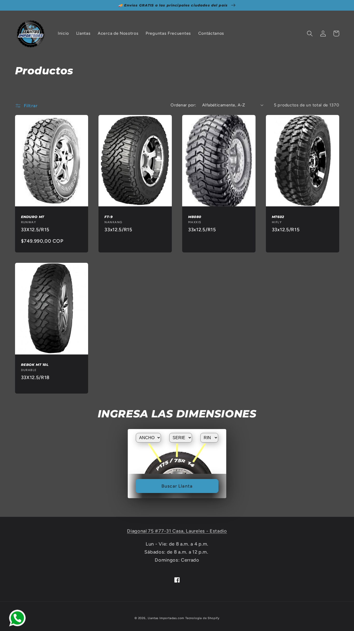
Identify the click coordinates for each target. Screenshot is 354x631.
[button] (310, 33)
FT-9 (108, 217)
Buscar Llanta (177, 486)
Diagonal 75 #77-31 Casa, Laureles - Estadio (177, 531)
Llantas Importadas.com (166, 618)
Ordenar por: (183, 105)
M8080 (194, 217)
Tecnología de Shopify (202, 618)
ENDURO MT (32, 217)
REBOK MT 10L (35, 364)
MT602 (278, 217)
